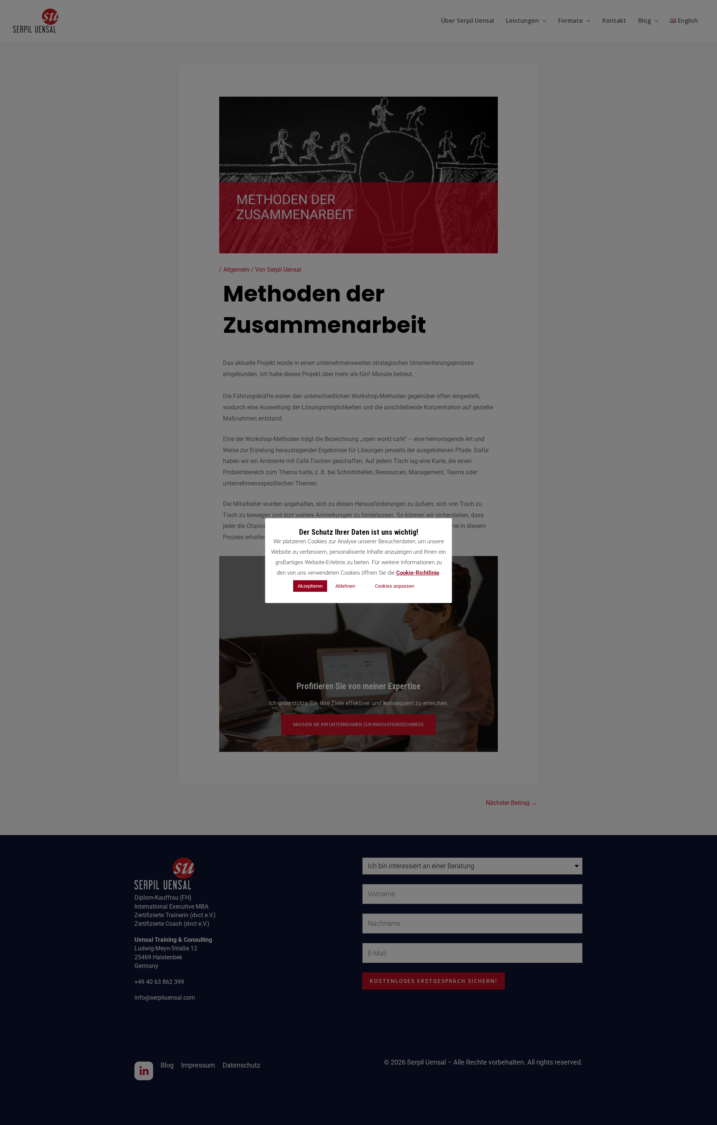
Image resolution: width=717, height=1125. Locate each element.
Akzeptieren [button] (310, 586)
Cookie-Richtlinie (417, 572)
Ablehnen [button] (345, 586)
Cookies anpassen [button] (394, 586)
